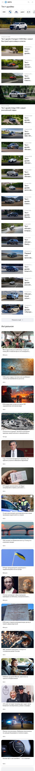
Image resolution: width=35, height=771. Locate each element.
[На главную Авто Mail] (9, 2)
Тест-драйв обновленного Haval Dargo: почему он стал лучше (28, 120)
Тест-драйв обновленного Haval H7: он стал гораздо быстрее (28, 174)
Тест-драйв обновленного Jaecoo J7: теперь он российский (28, 147)
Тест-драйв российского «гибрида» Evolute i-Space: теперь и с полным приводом (28, 282)
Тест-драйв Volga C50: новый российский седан (13, 109)
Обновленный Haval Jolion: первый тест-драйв (28, 296)
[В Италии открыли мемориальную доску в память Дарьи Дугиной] (17, 616)
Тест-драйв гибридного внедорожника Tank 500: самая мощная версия (28, 310)
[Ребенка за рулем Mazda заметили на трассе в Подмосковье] (17, 671)
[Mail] (6, 2)
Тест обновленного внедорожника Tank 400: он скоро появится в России (28, 228)
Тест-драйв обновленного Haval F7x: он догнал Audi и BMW (28, 161)
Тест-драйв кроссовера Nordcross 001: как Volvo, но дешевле (28, 188)
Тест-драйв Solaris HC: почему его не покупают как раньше (28, 269)
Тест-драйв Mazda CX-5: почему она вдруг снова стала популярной (28, 215)
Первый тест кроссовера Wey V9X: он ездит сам (28, 255)
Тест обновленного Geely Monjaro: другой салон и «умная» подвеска (28, 242)
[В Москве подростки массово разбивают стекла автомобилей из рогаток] (17, 371)
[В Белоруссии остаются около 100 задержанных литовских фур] (17, 398)
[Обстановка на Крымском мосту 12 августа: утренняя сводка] (17, 534)
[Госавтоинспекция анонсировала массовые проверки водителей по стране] (17, 507)
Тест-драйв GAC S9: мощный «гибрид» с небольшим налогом (28, 134)
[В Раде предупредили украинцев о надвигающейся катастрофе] (17, 562)
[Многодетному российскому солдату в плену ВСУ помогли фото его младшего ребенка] (17, 344)
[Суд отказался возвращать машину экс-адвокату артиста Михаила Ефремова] (17, 453)
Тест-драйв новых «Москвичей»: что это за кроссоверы (28, 201)
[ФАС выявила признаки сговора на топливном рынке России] (17, 643)
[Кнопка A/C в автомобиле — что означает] (17, 752)
